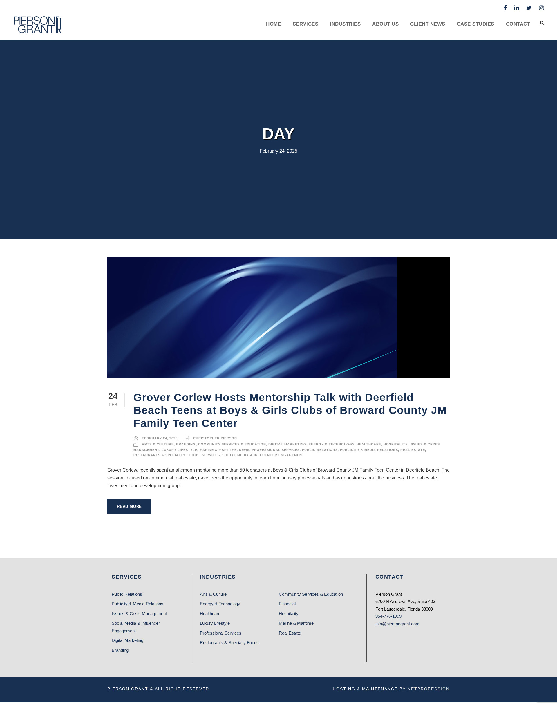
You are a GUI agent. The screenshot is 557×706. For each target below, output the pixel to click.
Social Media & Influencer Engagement (263, 455)
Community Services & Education (232, 444)
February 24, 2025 (160, 438)
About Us (385, 24)
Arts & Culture (158, 444)
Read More (129, 506)
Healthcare (369, 444)
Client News (427, 24)
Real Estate (412, 450)
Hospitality (395, 444)
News (244, 450)
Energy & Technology (331, 444)
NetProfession (429, 689)
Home (273, 24)
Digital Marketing (287, 444)
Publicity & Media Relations (369, 450)
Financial (287, 603)
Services (305, 24)
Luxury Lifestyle (179, 450)
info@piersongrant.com (397, 623)
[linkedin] (516, 8)
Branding (186, 444)
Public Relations (320, 450)
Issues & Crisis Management (139, 613)
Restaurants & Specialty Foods (166, 455)
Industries (345, 24)
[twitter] (529, 8)
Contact (518, 24)
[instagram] (541, 8)
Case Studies (475, 24)
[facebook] (505, 8)
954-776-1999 (388, 616)
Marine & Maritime (218, 450)
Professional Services (276, 450)
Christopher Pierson (215, 438)
